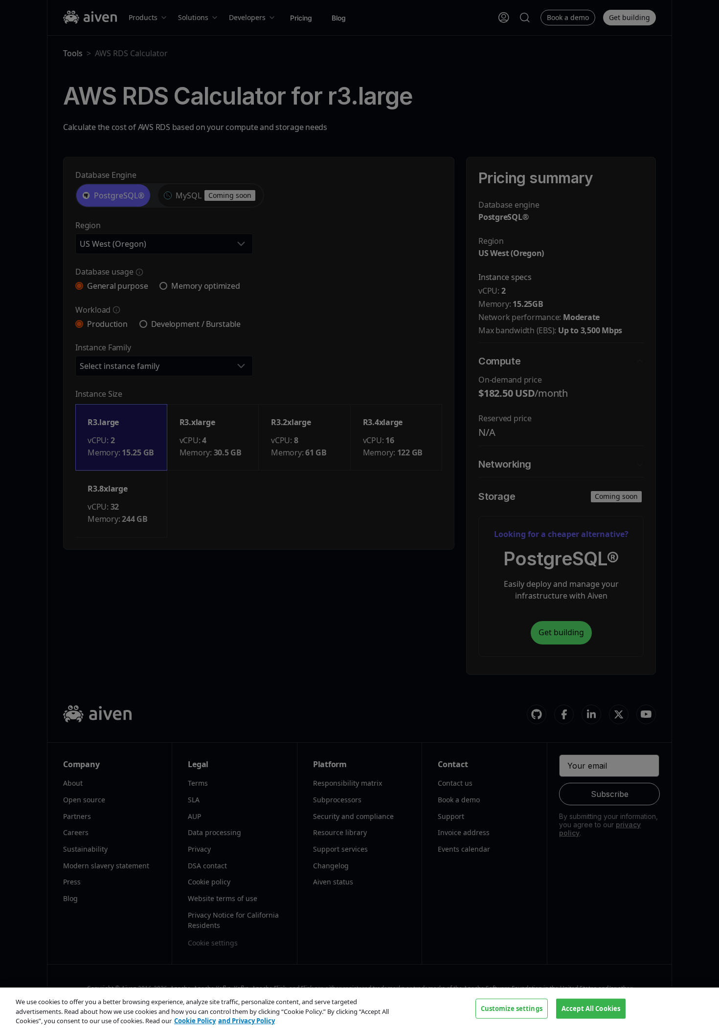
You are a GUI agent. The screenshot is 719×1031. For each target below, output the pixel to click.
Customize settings (511, 1008)
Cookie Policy (195, 1020)
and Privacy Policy (246, 1020)
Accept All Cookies (591, 1008)
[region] (359, 1009)
